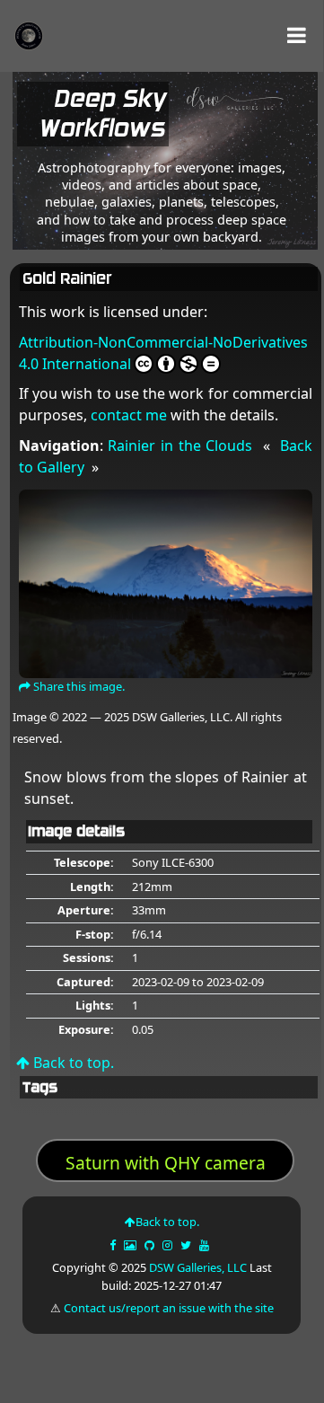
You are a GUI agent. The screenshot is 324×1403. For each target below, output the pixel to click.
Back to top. (72, 1062)
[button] (297, 35)
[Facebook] (113, 1245)
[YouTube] (205, 1245)
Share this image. (78, 686)
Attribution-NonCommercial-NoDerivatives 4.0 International (163, 353)
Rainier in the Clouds (180, 445)
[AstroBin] (131, 1245)
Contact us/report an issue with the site (169, 1308)
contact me (129, 415)
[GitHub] (150, 1245)
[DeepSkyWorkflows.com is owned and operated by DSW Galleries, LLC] (229, 118)
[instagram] (167, 1245)
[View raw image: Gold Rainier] (165, 582)
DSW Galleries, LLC (198, 1267)
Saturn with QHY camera (166, 1163)
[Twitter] (187, 1245)
